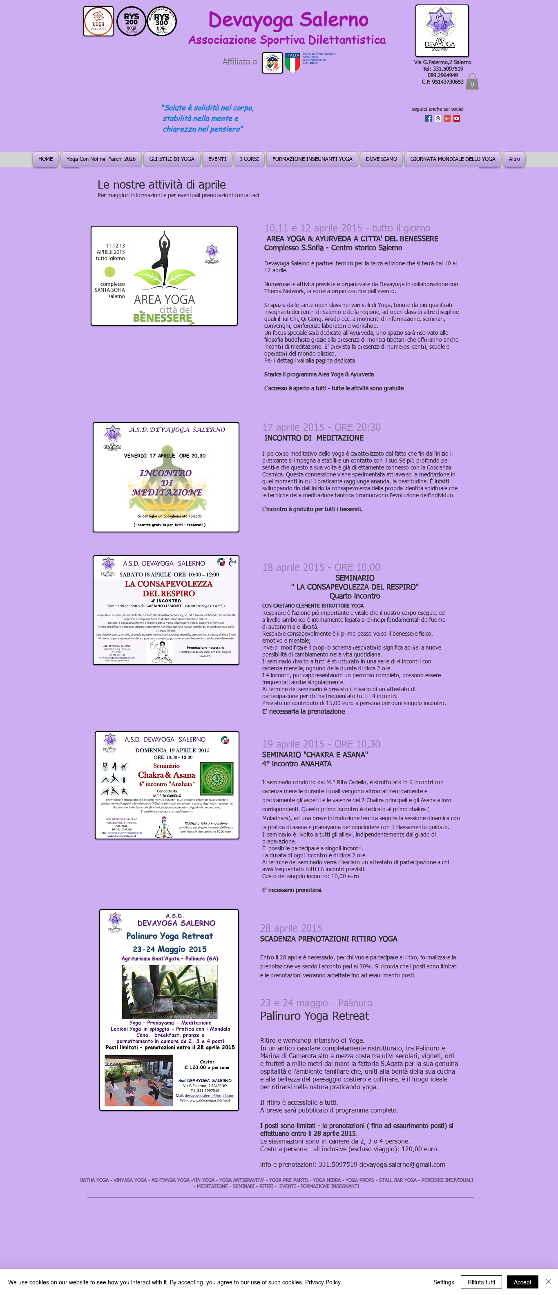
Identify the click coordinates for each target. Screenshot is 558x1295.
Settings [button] (443, 1282)
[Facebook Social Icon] (428, 118)
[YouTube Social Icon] (456, 118)
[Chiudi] (548, 1281)
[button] (472, 81)
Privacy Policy (323, 1282)
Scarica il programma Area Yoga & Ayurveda (319, 375)
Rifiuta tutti (481, 1282)
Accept (522, 1282)
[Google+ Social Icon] (447, 118)
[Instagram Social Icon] (438, 118)
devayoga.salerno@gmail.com (402, 1165)
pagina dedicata (335, 361)
